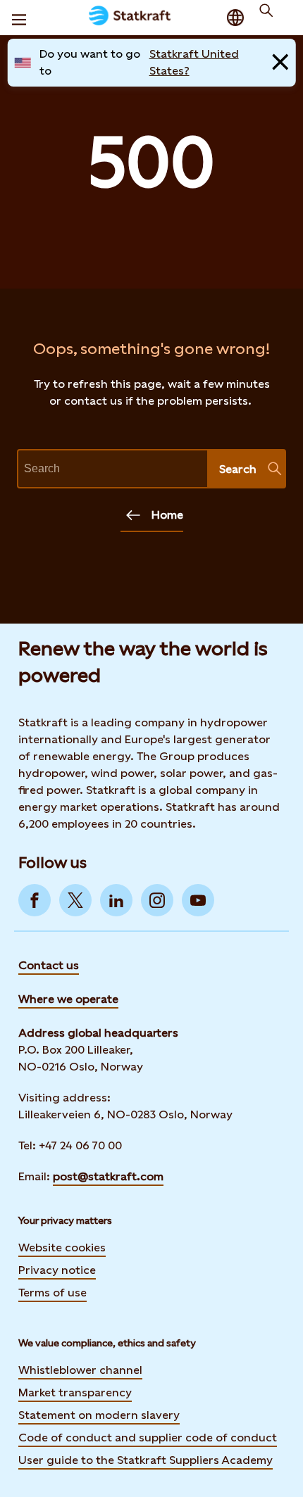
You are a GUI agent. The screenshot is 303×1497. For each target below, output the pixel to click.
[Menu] (19, 17)
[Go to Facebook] (34, 900)
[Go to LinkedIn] (116, 900)
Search (237, 469)
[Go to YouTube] (198, 900)
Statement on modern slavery (99, 1415)
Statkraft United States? (194, 62)
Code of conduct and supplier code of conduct (147, 1437)
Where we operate (68, 999)
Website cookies (62, 1247)
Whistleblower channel (80, 1370)
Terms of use (52, 1292)
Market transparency (75, 1392)
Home (167, 515)
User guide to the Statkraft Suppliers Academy (145, 1460)
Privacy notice (57, 1270)
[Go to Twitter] (75, 900)
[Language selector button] (235, 17)
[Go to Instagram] (157, 900)
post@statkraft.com (108, 1176)
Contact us (48, 965)
